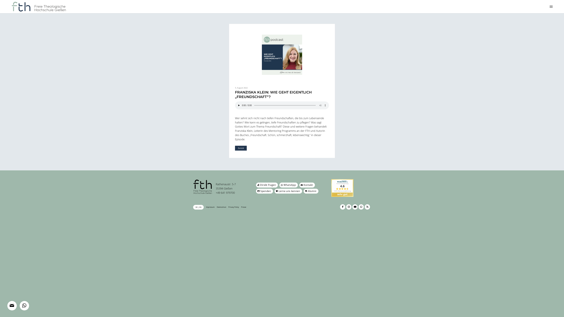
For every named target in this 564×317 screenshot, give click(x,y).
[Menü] (551, 7)
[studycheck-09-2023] (342, 188)
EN (200, 207)
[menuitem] (551, 7)
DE (196, 207)
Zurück (241, 148)
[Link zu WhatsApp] (361, 207)
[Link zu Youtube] (355, 207)
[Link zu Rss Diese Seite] (367, 207)
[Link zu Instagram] (348, 207)
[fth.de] (38, 6)
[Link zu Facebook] (342, 207)
